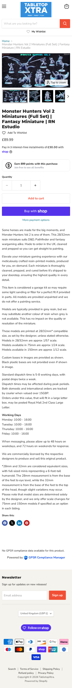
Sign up (57, 595)
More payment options (36, 220)
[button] (15, 96)
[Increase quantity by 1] (35, 185)
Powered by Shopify (36, 681)
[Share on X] (12, 523)
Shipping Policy (51, 669)
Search (12, 669)
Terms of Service (29, 669)
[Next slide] (68, 96)
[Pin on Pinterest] (27, 523)
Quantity (7, 177)
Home (6, 41)
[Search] (65, 23)
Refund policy (26, 673)
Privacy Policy (46, 673)
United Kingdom (34, 613)
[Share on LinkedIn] (19, 523)
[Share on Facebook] (5, 523)
